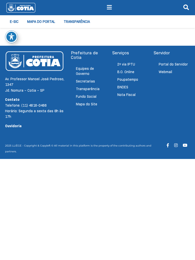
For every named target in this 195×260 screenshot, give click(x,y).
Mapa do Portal (41, 21)
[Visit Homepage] (21, 8)
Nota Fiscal (126, 94)
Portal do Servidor (173, 64)
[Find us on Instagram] (176, 145)
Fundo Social (86, 96)
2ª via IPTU (126, 64)
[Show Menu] (109, 7)
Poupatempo (127, 79)
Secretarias (85, 81)
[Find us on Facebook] (168, 145)
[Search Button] (186, 7)
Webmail (165, 72)
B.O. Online (125, 72)
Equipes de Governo (85, 71)
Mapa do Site (86, 104)
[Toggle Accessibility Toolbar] (11, 37)
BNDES (122, 87)
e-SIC (14, 21)
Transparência (77, 21)
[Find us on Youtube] (185, 145)
